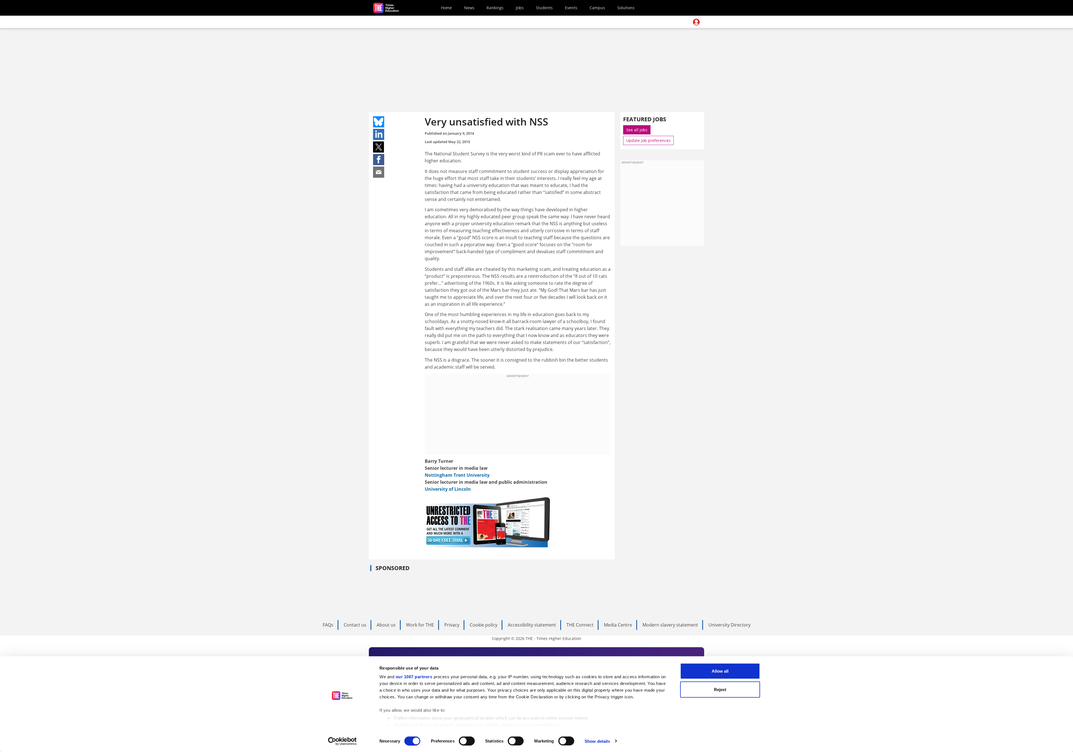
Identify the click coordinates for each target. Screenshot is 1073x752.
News (469, 7)
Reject (720, 689)
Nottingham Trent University (457, 475)
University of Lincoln (448, 489)
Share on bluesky (378, 121)
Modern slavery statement (670, 625)
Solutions (626, 7)
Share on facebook (378, 159)
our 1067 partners (414, 676)
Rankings (495, 7)
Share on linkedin (378, 134)
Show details (597, 741)
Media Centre (618, 625)
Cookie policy (483, 625)
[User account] (696, 22)
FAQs (328, 625)
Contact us (355, 625)
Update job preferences (648, 140)
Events (571, 7)
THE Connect (580, 625)
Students (544, 7)
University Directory (729, 625)
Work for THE (420, 625)
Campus (597, 7)
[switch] (467, 740)
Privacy (451, 625)
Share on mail (378, 172)
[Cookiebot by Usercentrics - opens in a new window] (342, 741)
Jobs (520, 7)
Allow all (720, 671)
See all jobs (636, 129)
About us (386, 625)
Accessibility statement (532, 625)
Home (446, 7)
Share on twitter (378, 147)
